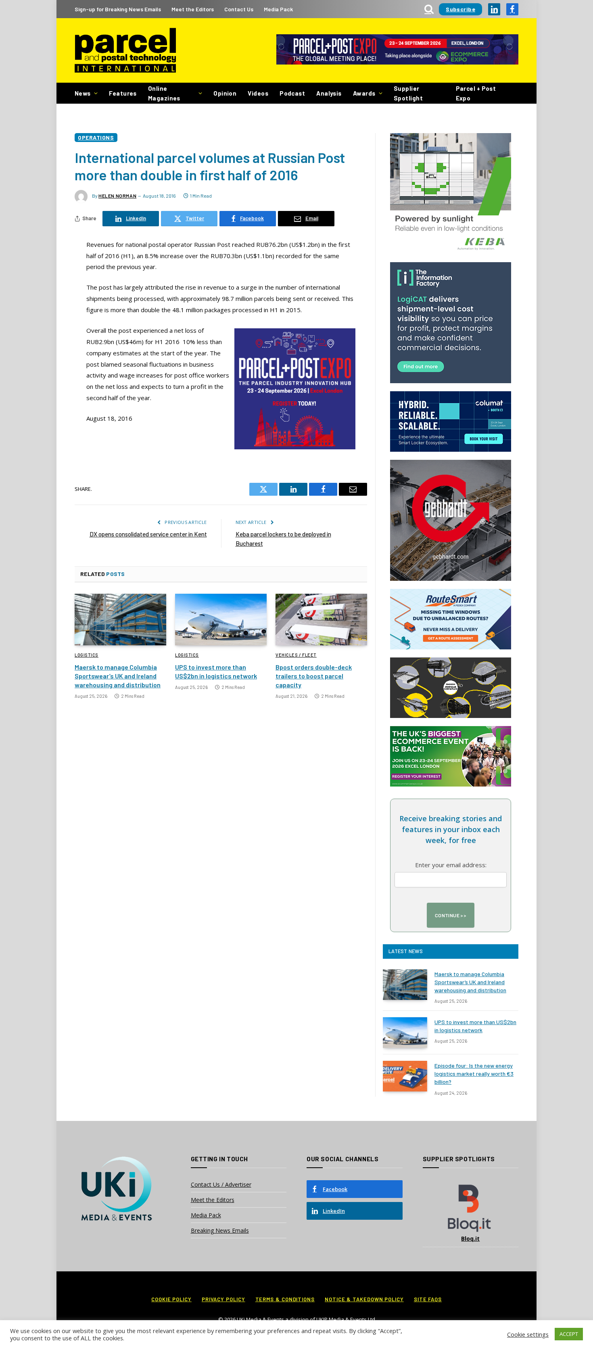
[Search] (429, 9)
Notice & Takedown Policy (364, 1299)
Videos (258, 93)
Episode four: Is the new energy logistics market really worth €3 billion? (474, 1073)
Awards (364, 93)
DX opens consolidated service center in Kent (148, 534)
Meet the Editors (192, 9)
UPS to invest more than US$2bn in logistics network (216, 671)
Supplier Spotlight (408, 93)
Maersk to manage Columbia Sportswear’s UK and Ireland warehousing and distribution (118, 676)
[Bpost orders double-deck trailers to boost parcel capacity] (321, 619)
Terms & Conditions (285, 1299)
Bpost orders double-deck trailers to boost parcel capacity (314, 676)
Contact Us (238, 9)
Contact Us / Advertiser (221, 1184)
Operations (96, 137)
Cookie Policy (171, 1299)
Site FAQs (428, 1299)
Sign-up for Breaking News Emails (118, 9)
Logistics (86, 654)
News (83, 93)
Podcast (292, 93)
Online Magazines (164, 93)
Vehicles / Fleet (296, 654)
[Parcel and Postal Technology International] (125, 50)
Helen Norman (117, 195)
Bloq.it (470, 1238)
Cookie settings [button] (528, 1334)
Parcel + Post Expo (476, 93)
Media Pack (278, 9)
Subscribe (460, 9)
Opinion (224, 93)
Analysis (329, 93)
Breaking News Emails (220, 1230)
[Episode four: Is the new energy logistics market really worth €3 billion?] (405, 1076)
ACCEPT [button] (569, 1334)
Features (123, 93)
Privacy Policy (223, 1299)
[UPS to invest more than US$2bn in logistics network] (221, 619)
